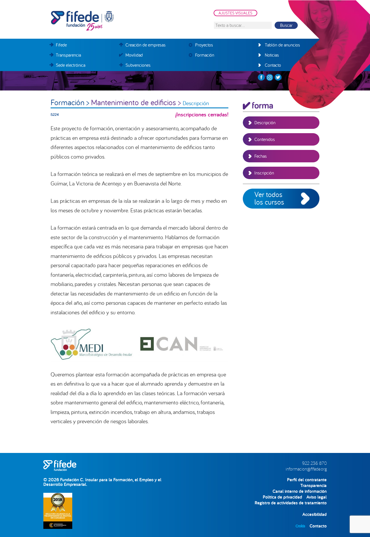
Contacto (318, 526)
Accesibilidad (314, 514)
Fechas (260, 156)
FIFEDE (108, 21)
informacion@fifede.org (306, 469)
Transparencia (313, 485)
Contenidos (264, 139)
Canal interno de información (300, 491)
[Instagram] (269, 77)
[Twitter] (278, 77)
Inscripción (264, 173)
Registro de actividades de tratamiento (291, 503)
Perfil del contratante (307, 479)
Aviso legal (316, 497)
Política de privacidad (282, 497)
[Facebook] (261, 77)
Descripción (264, 122)
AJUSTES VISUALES (235, 13)
